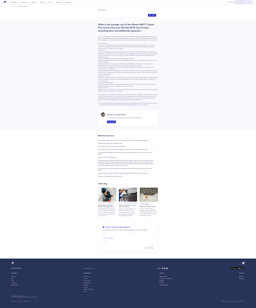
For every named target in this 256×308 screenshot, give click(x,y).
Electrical (161, 282)
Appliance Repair (163, 276)
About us (86, 276)
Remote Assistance (164, 285)
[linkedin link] (167, 268)
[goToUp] (243, 263)
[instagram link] (164, 268)
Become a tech (87, 282)
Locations (13, 282)
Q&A (12, 280)
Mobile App (242, 278)
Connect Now (111, 122)
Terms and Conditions (17, 301)
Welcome (13, 276)
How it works (87, 280)
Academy (86, 285)
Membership (14, 285)
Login (249, 2)
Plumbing (161, 280)
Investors (86, 278)
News (85, 291)
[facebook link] (162, 268)
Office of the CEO (88, 289)
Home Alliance (14, 6)
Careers (86, 287)
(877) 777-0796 (231, 2)
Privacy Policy (27, 301)
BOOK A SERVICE (240, 2)
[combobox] (123, 15)
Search (153, 15)
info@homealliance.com (89, 268)
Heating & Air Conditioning (166, 278)
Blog (12, 278)
